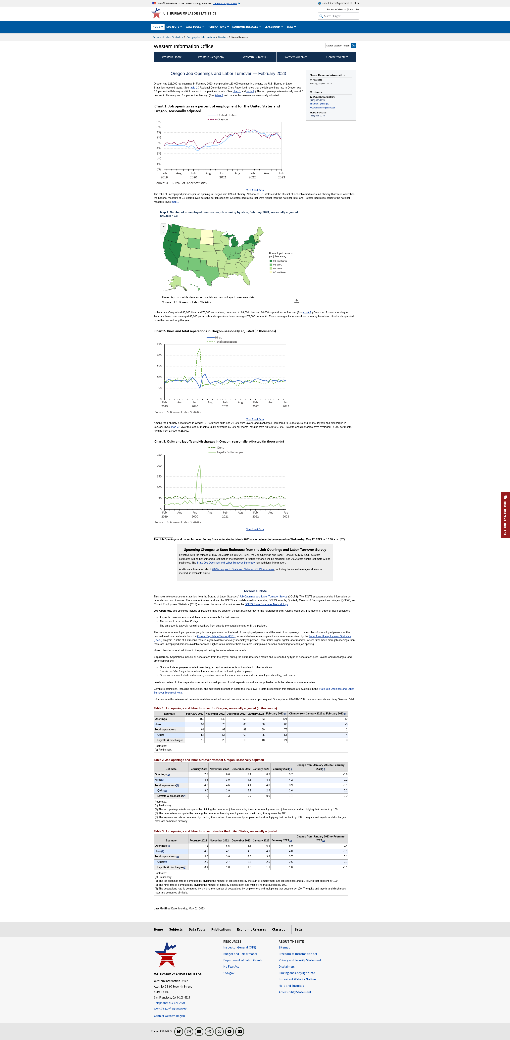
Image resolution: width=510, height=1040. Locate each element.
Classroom (280, 929)
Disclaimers (287, 966)
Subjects (176, 929)
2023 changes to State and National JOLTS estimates (243, 569)
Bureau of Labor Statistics (168, 37)
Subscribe (353, 9)
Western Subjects (254, 57)
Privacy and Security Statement (300, 960)
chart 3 (174, 426)
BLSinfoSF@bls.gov (319, 103)
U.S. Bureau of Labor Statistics (190, 13)
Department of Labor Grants (243, 960)
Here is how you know (225, 3)
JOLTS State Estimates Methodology (266, 604)
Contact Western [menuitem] (337, 57)
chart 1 (237, 91)
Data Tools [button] (193, 27)
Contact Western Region (169, 1016)
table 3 (219, 95)
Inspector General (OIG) (239, 947)
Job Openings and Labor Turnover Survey (263, 596)
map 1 (175, 201)
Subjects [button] (173, 27)
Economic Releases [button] (245, 27)
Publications (221, 929)
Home (158, 929)
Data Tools (197, 929)
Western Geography (211, 57)
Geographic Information (200, 37)
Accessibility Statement (295, 992)
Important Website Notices (297, 979)
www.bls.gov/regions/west (322, 107)
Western (223, 37)
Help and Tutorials (291, 986)
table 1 (193, 87)
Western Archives (296, 57)
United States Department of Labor (340, 3)
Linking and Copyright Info (297, 973)
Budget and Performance (240, 954)
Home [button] (157, 27)
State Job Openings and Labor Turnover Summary (226, 562)
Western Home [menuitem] (172, 57)
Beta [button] (289, 27)
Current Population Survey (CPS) (216, 636)
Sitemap (284, 947)
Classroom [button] (273, 27)
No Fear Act (231, 966)
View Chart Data (255, 190)
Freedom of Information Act (298, 954)
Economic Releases (251, 929)
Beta (298, 929)
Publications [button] (217, 27)
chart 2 (307, 312)
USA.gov (228, 973)
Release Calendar (337, 9)
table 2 (250, 91)
